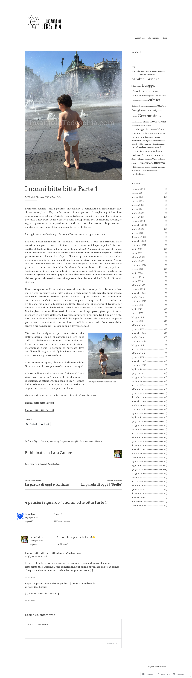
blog (35, 441)
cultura (154, 100)
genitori (151, 110)
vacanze (147, 167)
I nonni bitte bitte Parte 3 (39, 410)
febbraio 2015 (138, 485)
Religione (160, 144)
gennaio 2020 (138, 289)
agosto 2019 (137, 305)
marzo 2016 (137, 433)
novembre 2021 (139, 241)
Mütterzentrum (150, 133)
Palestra (157, 137)
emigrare (153, 106)
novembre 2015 (139, 449)
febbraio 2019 (138, 325)
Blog (165, 38)
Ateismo (135, 75)
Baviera (152, 79)
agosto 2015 (137, 461)
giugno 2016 (137, 421)
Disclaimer (153, 38)
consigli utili (149, 96)
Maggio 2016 (138, 425)
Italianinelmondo (144, 126)
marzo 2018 (137, 349)
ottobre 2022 (138, 229)
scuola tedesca (153, 151)
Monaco (162, 129)
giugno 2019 (137, 313)
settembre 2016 (139, 409)
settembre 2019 (139, 301)
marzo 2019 (137, 321)
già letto (60, 234)
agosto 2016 (137, 413)
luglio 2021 (137, 249)
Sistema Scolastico (143, 155)
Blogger (149, 85)
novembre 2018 (139, 333)
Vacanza (98, 441)
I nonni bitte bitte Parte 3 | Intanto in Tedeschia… (53, 553)
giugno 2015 (137, 469)
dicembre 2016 (139, 397)
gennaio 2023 (138, 221)
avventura (151, 75)
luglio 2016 (137, 417)
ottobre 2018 (138, 337)
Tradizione (147, 163)
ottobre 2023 (138, 213)
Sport (134, 159)
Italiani (134, 126)
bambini (139, 79)
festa (144, 111)
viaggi (154, 167)
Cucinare (144, 101)
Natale (162, 133)
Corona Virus (160, 96)
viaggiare (161, 167)
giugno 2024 (138, 201)
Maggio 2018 (138, 345)
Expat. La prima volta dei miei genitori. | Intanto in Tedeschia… (61, 583)
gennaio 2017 (138, 393)
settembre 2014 (139, 505)
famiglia (74, 441)
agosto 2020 (137, 269)
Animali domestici (158, 71)
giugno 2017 (137, 373)
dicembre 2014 (139, 493)
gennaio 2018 (138, 357)
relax (154, 144)
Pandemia (136, 141)
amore (143, 71)
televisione (136, 163)
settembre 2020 (139, 265)
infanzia (146, 122)
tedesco (161, 159)
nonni (91, 441)
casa (157, 92)
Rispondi (29, 521)
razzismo (147, 144)
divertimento (144, 106)
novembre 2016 (139, 401)
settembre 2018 (139, 341)
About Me (140, 38)
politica (140, 144)
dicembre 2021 (139, 237)
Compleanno (65, 441)
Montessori (137, 133)
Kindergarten (141, 129)
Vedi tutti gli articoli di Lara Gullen (42, 464)
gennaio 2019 (138, 329)
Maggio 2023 (138, 217)
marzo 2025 (137, 197)
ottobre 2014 (138, 501)
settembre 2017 (139, 365)
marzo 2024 (137, 209)
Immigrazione (137, 122)
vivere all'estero (141, 170)
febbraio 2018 (138, 353)
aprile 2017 (137, 381)
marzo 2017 (137, 385)
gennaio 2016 (138, 441)
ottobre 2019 (138, 297)
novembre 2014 (139, 497)
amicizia (136, 71)
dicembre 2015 (139, 445)
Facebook (137, 52)
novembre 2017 (139, 361)
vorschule (154, 171)
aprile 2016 (137, 429)
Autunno (142, 75)
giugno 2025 (138, 193)
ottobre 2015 (138, 453)
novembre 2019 (139, 293)
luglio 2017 (137, 369)
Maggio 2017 (138, 377)
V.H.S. (134, 167)
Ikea (159, 117)
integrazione (158, 121)
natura (135, 137)
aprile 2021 (137, 253)
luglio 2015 (137, 465)
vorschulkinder (138, 174)
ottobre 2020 (138, 261)
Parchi (143, 140)
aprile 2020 (137, 281)
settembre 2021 (139, 245)
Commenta (112, 643)
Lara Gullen (57, 197)
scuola (151, 147)
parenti (150, 141)
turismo (159, 162)
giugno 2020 (138, 277)
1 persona (66, 521)
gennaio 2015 (138, 489)
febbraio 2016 (138, 437)
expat (161, 105)
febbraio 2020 (138, 285)
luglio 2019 (137, 309)
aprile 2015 (137, 477)
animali (148, 71)
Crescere (136, 101)
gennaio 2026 (138, 189)
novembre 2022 (139, 225)
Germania (84, 441)
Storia (141, 159)
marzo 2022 (137, 233)
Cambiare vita (143, 91)
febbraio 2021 (138, 257)
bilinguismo (136, 86)
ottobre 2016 (138, 405)
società (159, 155)
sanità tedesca (140, 147)
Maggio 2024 (138, 205)
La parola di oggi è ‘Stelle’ (101, 483)
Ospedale (149, 137)
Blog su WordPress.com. (157, 667)
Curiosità (135, 106)
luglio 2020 (137, 273)
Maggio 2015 (138, 473)
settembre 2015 (139, 457)
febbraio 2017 (138, 389)
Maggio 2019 (138, 317)
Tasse (154, 159)
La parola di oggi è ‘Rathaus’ (47, 483)
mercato (154, 130)
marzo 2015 (137, 481)
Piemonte (157, 141)
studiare (148, 159)
